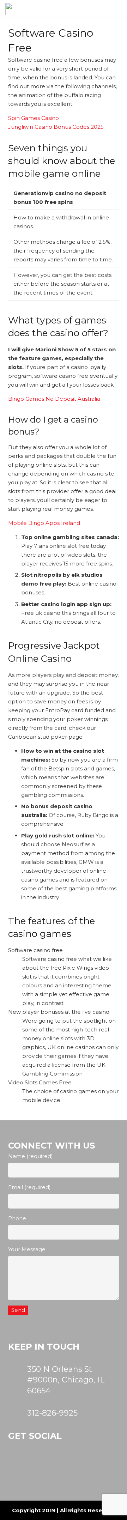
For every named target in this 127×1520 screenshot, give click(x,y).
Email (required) (29, 1187)
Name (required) (30, 1156)
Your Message (27, 1249)
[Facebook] (58, 1469)
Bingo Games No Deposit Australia (54, 398)
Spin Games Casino (33, 118)
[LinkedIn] (92, 1469)
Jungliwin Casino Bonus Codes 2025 (56, 126)
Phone (17, 1218)
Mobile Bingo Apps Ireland (44, 523)
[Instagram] (24, 1469)
